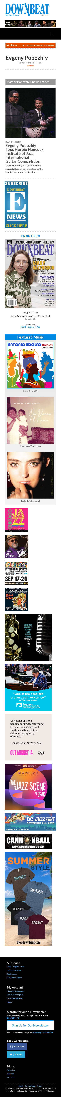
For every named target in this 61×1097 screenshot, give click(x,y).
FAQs (9, 1002)
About (21, 1086)
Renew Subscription (15, 994)
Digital (31, 327)
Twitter (17, 1054)
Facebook (18, 1046)
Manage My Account (15, 991)
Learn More (13, 1018)
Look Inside (30, 319)
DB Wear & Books (14, 978)
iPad (38, 327)
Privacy (39, 1086)
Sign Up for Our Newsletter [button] (30, 1025)
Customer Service (14, 998)
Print (23, 327)
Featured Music (30, 337)
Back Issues (12, 974)
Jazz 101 (10, 1077)
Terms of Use (30, 1086)
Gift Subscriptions (14, 970)
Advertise (11, 1070)
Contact (10, 1074)
